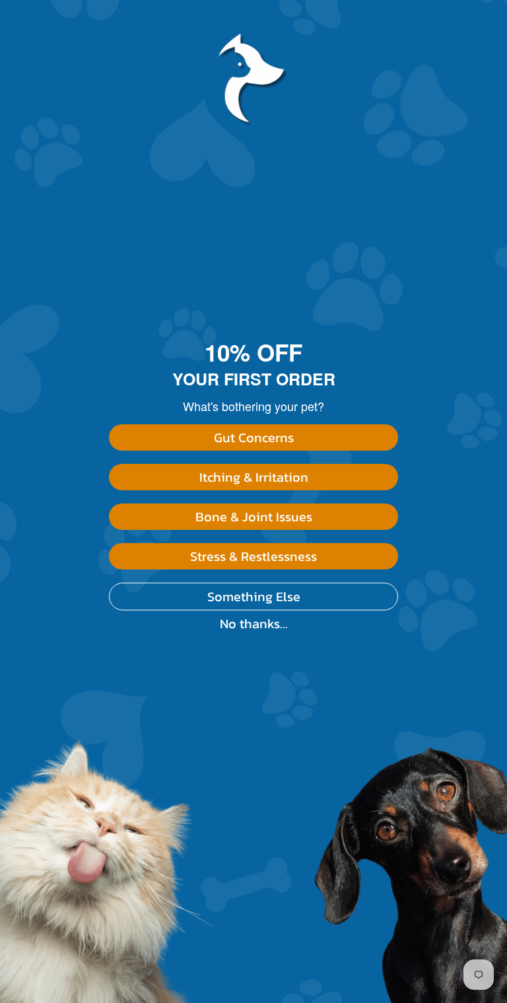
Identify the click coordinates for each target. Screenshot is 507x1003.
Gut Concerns (254, 437)
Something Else (253, 596)
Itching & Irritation (253, 477)
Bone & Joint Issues (253, 517)
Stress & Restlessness (253, 556)
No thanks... (254, 623)
